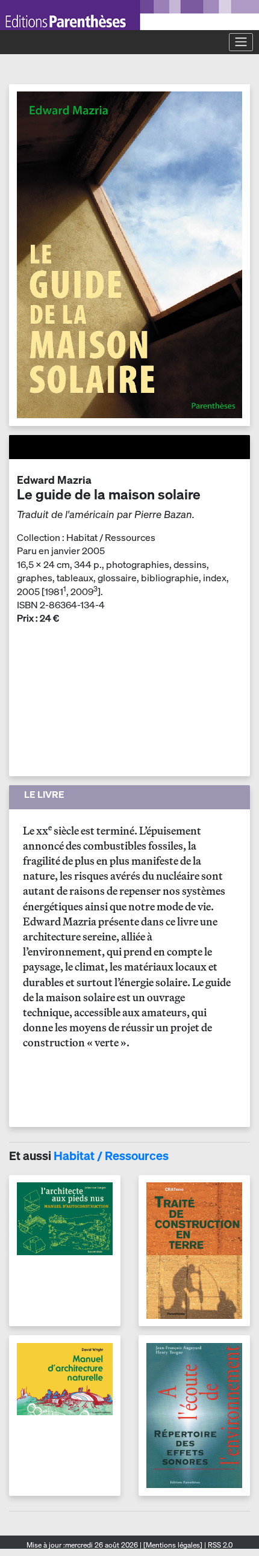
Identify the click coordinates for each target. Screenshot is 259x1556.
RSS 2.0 (219, 1544)
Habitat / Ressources (111, 1155)
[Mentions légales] (172, 1544)
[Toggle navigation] (241, 42)
